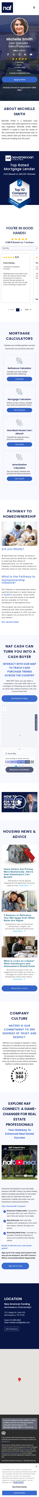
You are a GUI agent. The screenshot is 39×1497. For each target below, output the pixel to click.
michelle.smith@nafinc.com (19, 73)
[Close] (36, 1466)
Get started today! (10, 622)
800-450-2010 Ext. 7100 (12, 1427)
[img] (19, 802)
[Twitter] (13, 54)
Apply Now (19, 79)
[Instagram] (19, 54)
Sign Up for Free (15, 1266)
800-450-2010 (6, 1441)
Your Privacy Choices (19, 1487)
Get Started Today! (19, 698)
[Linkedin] (25, 54)
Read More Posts (19, 988)
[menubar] (34, 7)
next (27, 309)
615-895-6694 (19, 68)
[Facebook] (8, 54)
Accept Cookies (19, 1493)
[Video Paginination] (16, 766)
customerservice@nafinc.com (12, 1453)
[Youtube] (31, 54)
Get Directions (12, 1329)
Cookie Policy (18, 1482)
